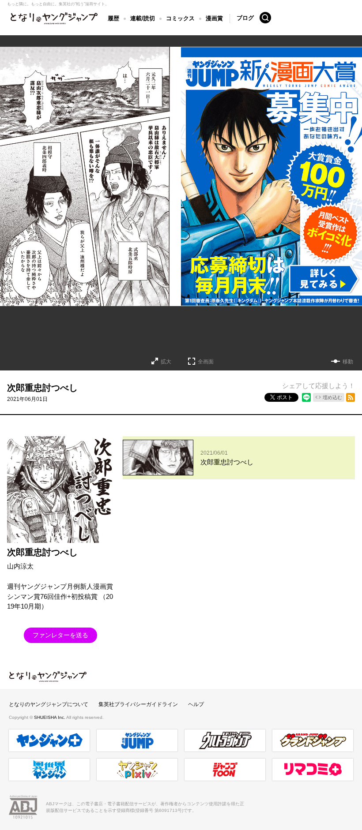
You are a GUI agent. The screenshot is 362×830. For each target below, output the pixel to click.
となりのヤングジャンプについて (48, 704)
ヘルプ (196, 704)
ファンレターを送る (60, 635)
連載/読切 (142, 18)
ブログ (245, 18)
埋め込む (332, 397)
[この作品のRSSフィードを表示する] (350, 397)
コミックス (180, 18)
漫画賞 (214, 18)
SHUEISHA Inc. (50, 717)
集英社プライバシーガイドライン (138, 704)
